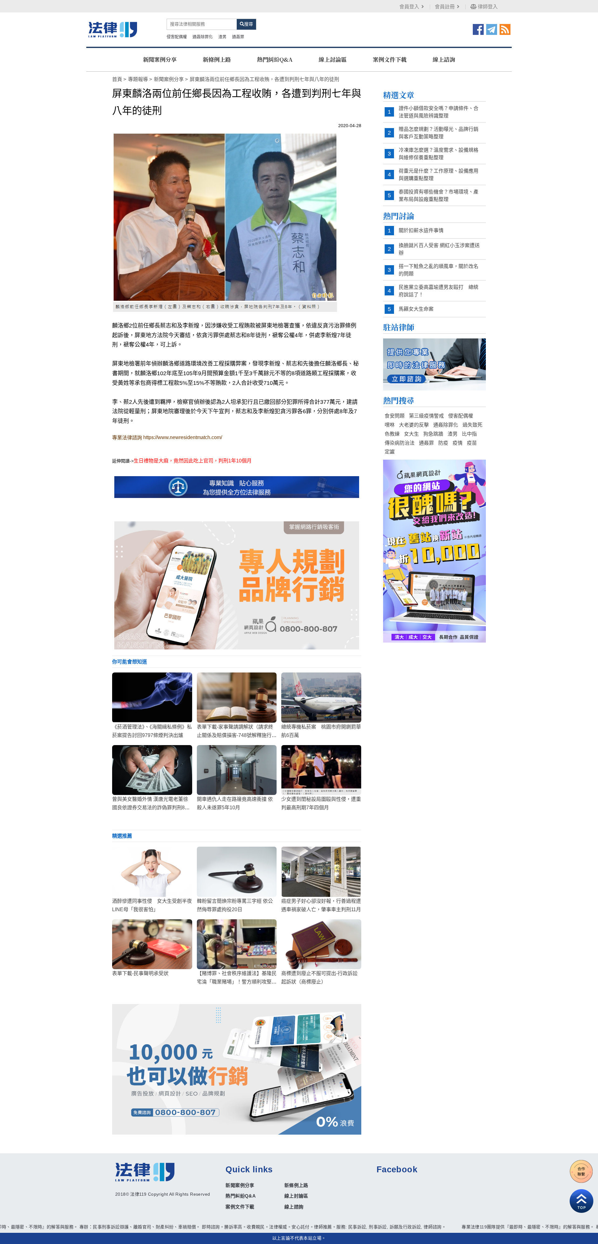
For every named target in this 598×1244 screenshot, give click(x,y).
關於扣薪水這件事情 (421, 230)
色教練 (392, 434)
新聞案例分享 (160, 59)
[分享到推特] (491, 28)
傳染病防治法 (400, 443)
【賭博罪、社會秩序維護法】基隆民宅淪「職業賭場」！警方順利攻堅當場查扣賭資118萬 (237, 982)
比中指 (469, 434)
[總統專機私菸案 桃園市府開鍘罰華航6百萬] (321, 697)
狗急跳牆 (433, 434)
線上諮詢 (444, 59)
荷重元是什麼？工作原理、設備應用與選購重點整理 (438, 174)
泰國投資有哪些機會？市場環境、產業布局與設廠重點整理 (438, 195)
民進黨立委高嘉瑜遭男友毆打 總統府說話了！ (438, 291)
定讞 (390, 451)
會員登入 (409, 6)
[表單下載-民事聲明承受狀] (152, 944)
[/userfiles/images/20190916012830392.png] (112, 29)
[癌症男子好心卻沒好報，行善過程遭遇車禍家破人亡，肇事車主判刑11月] (321, 872)
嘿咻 (390, 425)
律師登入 (487, 6)
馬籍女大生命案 (416, 309)
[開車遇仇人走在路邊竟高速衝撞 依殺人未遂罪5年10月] (237, 770)
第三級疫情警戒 (426, 416)
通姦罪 (238, 36)
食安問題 (395, 416)
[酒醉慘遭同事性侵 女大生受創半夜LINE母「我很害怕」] (152, 872)
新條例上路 (217, 59)
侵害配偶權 (177, 36)
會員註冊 (445, 6)
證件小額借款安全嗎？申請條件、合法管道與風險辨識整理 (438, 112)
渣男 (222, 36)
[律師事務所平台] (236, 585)
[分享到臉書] (478, 28)
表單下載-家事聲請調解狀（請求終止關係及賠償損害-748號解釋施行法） (235, 735)
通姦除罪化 (202, 36)
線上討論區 (333, 59)
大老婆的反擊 (414, 425)
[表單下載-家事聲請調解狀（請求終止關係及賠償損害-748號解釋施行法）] (237, 697)
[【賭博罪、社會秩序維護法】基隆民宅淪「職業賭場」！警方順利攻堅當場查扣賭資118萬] (237, 944)
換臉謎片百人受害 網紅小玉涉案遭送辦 (439, 249)
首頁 (117, 79)
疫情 (458, 443)
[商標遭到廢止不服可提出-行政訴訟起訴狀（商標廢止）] (321, 944)
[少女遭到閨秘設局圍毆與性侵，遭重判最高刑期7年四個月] (321, 770)
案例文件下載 (389, 59)
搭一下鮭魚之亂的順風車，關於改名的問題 (438, 270)
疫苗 (472, 443)
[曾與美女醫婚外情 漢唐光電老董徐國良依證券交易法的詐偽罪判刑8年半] (152, 770)
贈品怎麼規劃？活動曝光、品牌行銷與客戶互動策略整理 (438, 133)
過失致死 (472, 425)
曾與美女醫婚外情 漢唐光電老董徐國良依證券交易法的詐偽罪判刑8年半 (151, 808)
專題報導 (138, 79)
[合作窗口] (581, 1171)
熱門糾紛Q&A (274, 59)
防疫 (443, 443)
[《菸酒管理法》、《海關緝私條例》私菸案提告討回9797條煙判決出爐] (152, 697)
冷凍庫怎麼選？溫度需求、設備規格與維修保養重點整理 (438, 153)
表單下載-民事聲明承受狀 (140, 973)
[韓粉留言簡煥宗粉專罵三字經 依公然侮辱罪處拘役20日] (237, 872)
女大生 (411, 434)
